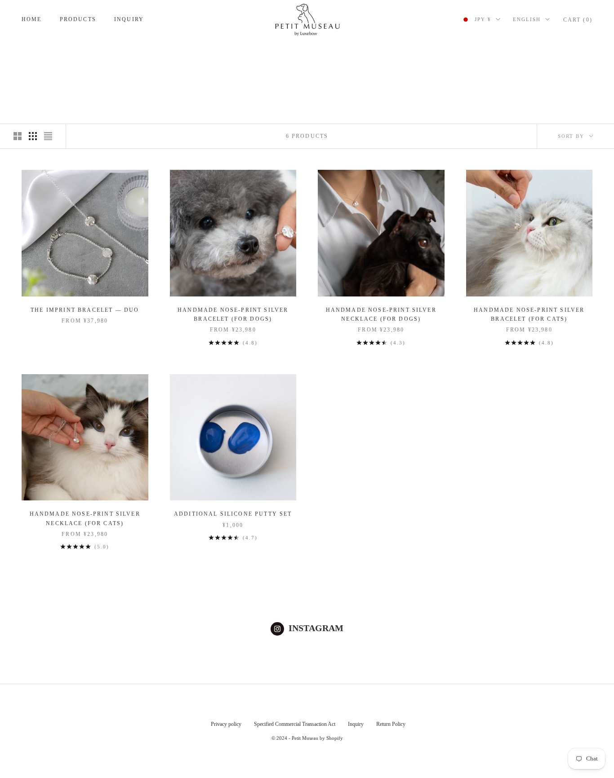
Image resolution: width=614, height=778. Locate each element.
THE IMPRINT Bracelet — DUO (85, 310)
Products (78, 19)
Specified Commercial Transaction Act (294, 724)
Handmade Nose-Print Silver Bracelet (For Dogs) (233, 314)
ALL (76, 51)
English (527, 19)
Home (32, 19)
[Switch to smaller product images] (33, 136)
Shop (54, 51)
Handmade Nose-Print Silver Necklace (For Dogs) (381, 314)
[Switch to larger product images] (17, 136)
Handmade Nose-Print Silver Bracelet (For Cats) (529, 314)
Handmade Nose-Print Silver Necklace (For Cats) (85, 518)
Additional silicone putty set (233, 514)
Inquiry (129, 19)
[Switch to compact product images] (48, 136)
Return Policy (390, 724)
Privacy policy (226, 724)
